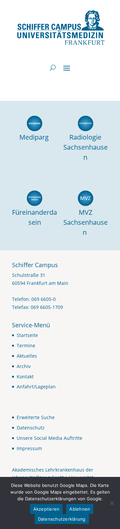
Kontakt (25, 376)
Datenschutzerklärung (62, 519)
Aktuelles (27, 356)
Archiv (24, 366)
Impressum (29, 448)
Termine (26, 345)
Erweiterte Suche (36, 417)
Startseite (27, 335)
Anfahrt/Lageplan (36, 386)
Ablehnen (79, 509)
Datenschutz (31, 427)
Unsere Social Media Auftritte (49, 438)
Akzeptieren (46, 509)
